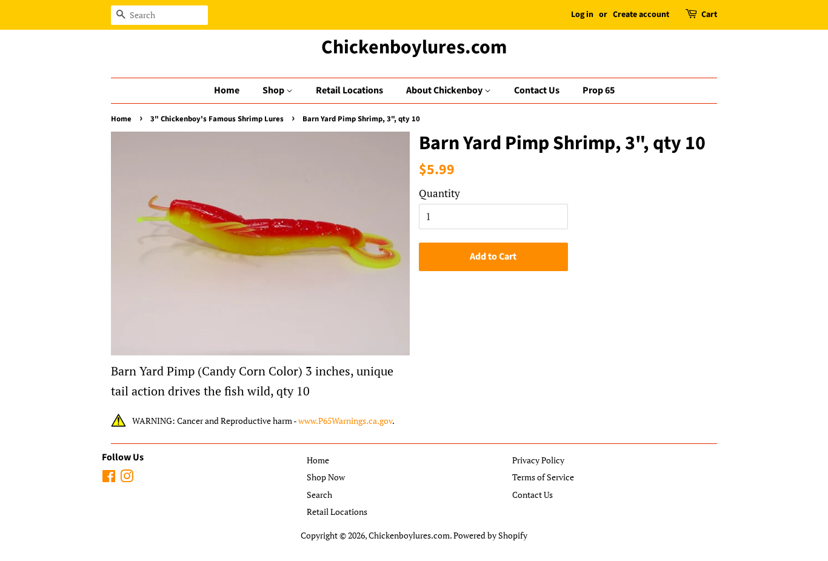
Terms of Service (543, 477)
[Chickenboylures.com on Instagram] (126, 478)
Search (319, 494)
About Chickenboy (445, 90)
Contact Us (536, 90)
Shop (274, 90)
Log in (582, 14)
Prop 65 (599, 90)
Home (226, 90)
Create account (641, 14)
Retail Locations (349, 90)
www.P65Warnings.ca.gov (345, 420)
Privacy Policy (538, 460)
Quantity (439, 193)
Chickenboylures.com (414, 47)
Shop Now (326, 477)
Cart (709, 14)
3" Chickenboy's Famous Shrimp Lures (217, 118)
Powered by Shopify (490, 535)
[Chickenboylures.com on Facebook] (109, 478)
